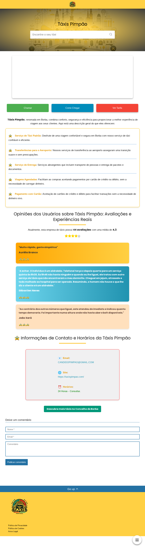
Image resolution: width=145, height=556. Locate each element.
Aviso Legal (13, 531)
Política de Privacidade (17, 525)
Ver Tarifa (117, 108)
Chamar (28, 108)
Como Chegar (72, 108)
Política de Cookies (16, 528)
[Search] (110, 33)
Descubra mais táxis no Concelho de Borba (72, 409)
